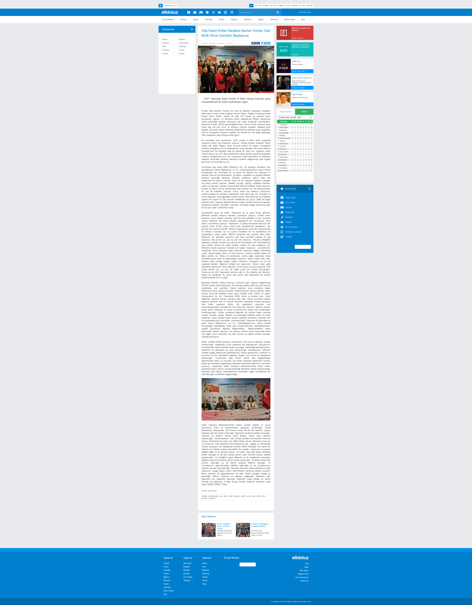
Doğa (204, 584)
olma (263, 496)
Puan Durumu (285, 111)
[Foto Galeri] (195, 12)
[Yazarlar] (225, 12)
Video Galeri (290, 197)
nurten (243, 496)
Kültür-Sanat (289, 19)
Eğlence (234, 19)
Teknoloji (274, 19)
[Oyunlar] (201, 12)
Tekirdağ (208, 19)
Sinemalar (289, 212)
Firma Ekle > (295, 54)
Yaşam (261, 19)
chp (221, 496)
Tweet (267, 43)
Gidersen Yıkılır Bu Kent (300, 97)
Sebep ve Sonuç (297, 64)
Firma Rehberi (168, 19)
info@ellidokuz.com (171, 6)
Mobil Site (305, 581)
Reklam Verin (303, 574)
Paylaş (256, 43)
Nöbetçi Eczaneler (293, 232)
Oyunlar (288, 207)
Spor (303, 19)
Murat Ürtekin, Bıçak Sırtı (301, 78)
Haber (204, 563)
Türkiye (183, 19)
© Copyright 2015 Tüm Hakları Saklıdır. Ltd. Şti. (291, 602)
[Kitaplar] (219, 12)
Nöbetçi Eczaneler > (298, 38)
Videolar (187, 580)
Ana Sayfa (290, 188)
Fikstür (304, 111)
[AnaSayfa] (170, 12)
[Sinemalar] (207, 12)
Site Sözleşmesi (302, 577)
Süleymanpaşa (220, 43)
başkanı (237, 496)
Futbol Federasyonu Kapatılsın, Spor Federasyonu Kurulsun (302, 82)
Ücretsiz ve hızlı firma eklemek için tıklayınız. (300, 46)
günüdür (204, 498)
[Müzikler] (213, 12)
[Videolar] (189, 12)
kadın (225, 496)
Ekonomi (247, 19)
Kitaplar (288, 222)
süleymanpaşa (213, 496)
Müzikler (289, 217)
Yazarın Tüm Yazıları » (298, 71)
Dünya (195, 19)
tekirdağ (204, 496)
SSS (307, 564)
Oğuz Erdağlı (297, 94)
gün (254, 496)
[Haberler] (232, 12)
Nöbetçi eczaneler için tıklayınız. (301, 29)
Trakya (221, 19)
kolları (231, 496)
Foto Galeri (290, 202)
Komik (204, 580)
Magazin (205, 570)
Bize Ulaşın (304, 570)
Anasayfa (204, 43)
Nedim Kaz (296, 61)
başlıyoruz (212, 498)
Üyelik (306, 567)
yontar (249, 496)
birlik (258, 496)
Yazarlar (288, 237)
